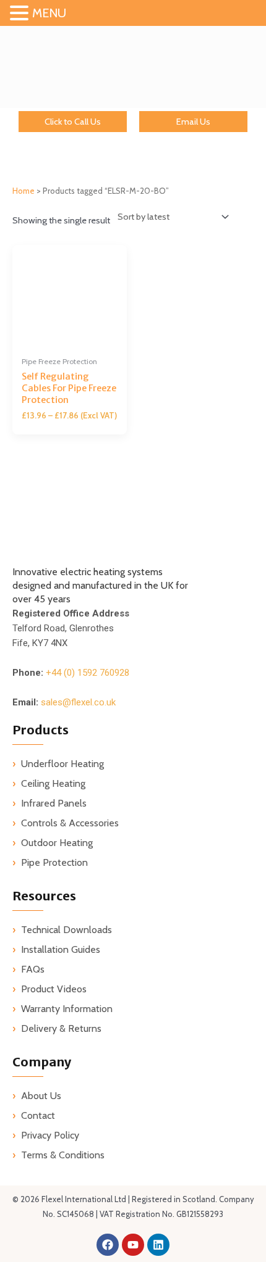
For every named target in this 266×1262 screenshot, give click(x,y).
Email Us (193, 121)
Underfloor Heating (62, 764)
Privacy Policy (50, 1135)
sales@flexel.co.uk (78, 702)
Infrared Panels (54, 803)
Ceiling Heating (53, 783)
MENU (49, 13)
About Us (41, 1096)
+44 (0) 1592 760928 (87, 672)
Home (23, 191)
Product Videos (54, 989)
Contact (38, 1115)
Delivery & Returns (61, 1028)
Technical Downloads (66, 930)
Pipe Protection (54, 862)
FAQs (33, 969)
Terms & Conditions (63, 1155)
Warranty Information (67, 1009)
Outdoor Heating (57, 843)
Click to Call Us (73, 121)
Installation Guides (60, 949)
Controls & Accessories (70, 823)
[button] (21, 13)
